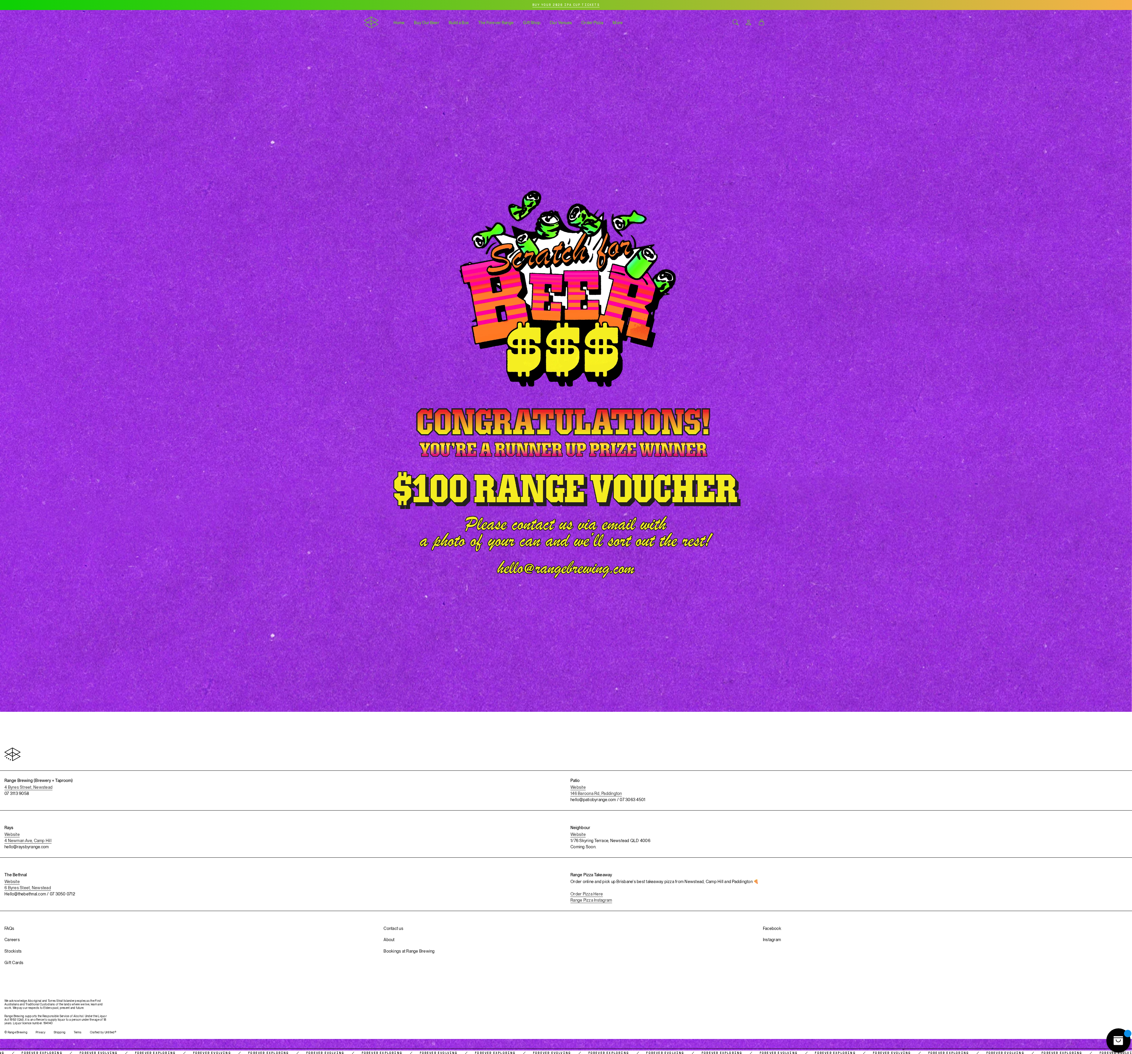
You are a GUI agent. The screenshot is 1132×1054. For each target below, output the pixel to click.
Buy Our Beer (426, 22)
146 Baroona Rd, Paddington (596, 793)
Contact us (393, 928)
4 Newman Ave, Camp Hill (28, 840)
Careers (12, 939)
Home (399, 22)
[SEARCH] (735, 22)
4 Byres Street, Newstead (28, 787)
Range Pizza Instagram (591, 900)
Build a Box (459, 22)
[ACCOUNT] (748, 22)
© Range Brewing (15, 1032)
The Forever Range (496, 22)
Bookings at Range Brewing (409, 951)
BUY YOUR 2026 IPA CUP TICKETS (566, 5)
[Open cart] (761, 22)
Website (578, 787)
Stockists (13, 951)
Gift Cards (14, 962)
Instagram (772, 939)
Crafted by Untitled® (103, 1032)
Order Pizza (592, 22)
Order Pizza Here (586, 894)
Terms (77, 1032)
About (389, 939)
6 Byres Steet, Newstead (27, 887)
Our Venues (561, 22)
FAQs (9, 928)
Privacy (40, 1032)
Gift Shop (531, 22)
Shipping (59, 1032)
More (617, 22)
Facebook (772, 928)
